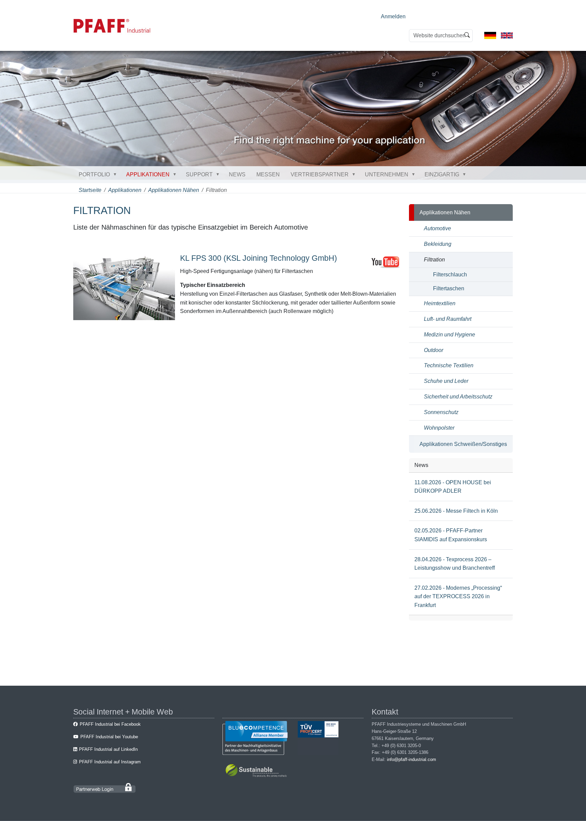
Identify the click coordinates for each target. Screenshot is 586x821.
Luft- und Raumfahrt (447, 319)
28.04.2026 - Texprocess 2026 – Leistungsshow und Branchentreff (454, 563)
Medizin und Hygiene (449, 334)
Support (199, 174)
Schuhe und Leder (446, 381)
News (237, 174)
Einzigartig (442, 174)
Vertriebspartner (320, 174)
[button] (116, 174)
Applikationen (148, 174)
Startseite (90, 190)
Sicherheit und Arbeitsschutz (458, 396)
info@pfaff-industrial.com (411, 759)
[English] (507, 35)
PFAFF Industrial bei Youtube (109, 736)
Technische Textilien (448, 365)
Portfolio (94, 174)
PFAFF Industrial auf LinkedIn (108, 749)
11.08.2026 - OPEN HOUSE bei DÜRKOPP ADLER (452, 487)
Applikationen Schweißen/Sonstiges (463, 444)
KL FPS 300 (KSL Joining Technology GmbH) (258, 258)
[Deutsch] (490, 35)
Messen (268, 174)
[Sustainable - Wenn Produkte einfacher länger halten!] (257, 771)
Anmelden (393, 16)
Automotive (437, 228)
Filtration (434, 259)
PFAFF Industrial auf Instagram (110, 761)
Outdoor (433, 350)
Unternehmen (386, 174)
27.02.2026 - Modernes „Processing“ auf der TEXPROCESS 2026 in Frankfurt (458, 596)
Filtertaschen (448, 288)
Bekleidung (437, 244)
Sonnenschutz (441, 412)
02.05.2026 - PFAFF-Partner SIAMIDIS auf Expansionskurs (450, 535)
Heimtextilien (439, 303)
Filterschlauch (450, 274)
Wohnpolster (439, 428)
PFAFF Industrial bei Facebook (110, 724)
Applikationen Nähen (173, 190)
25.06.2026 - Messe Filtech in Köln (456, 511)
